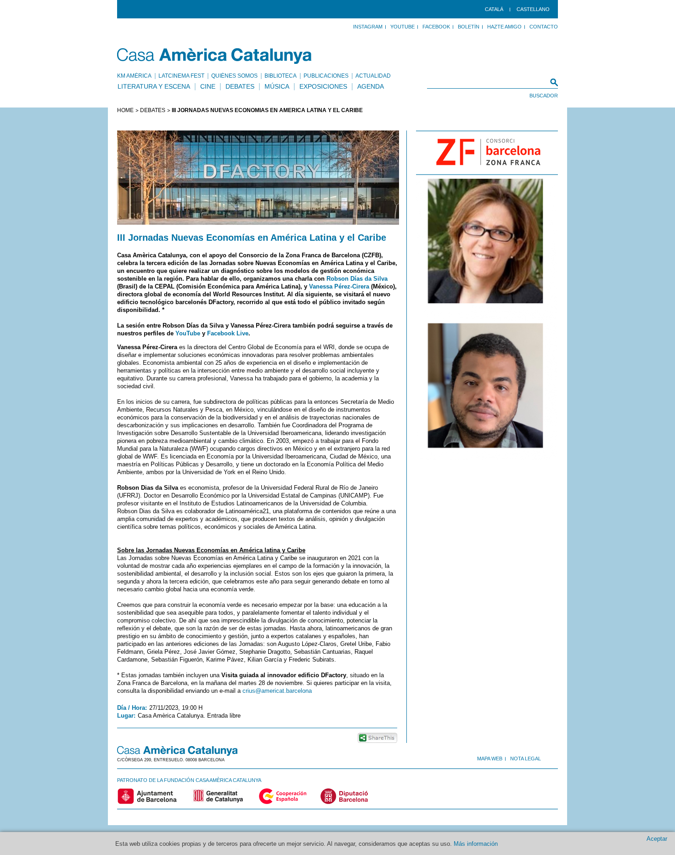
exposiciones (323, 86)
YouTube (402, 26)
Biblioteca (280, 76)
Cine (207, 86)
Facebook (436, 26)
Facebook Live (227, 333)
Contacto (543, 26)
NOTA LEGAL (525, 758)
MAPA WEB (489, 758)
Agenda (370, 86)
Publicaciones (326, 76)
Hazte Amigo (504, 26)
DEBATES (152, 110)
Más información (476, 843)
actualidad (373, 76)
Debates (239, 86)
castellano (533, 9)
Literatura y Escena (154, 86)
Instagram (367, 26)
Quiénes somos (234, 76)
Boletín (468, 26)
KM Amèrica (134, 76)
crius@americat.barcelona (277, 690)
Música (276, 86)
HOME (125, 110)
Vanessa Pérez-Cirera (339, 286)
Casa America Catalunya (214, 56)
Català (494, 9)
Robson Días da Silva (357, 278)
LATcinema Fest (181, 76)
